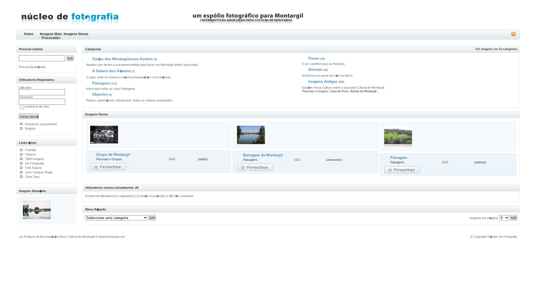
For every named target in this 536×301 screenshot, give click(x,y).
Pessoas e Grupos (315, 91)
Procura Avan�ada (32, 67)
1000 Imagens (34, 159)
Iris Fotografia (34, 163)
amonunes (334, 159)
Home (29, 34)
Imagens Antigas (322, 81)
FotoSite (30, 150)
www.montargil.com (112, 236)
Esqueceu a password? (41, 124)
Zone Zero (32, 176)
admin (203, 159)
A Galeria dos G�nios (111, 71)
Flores (313, 58)
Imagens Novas (76, 34)
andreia (480, 162)
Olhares (30, 154)
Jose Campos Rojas (39, 172)
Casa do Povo (339, 91)
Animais (315, 69)
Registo (30, 128)
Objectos (99, 94)
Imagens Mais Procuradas (51, 36)
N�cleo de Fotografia (502, 236)
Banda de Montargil (363, 91)
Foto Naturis (33, 167)
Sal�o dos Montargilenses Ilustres (122, 59)
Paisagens (101, 83)
